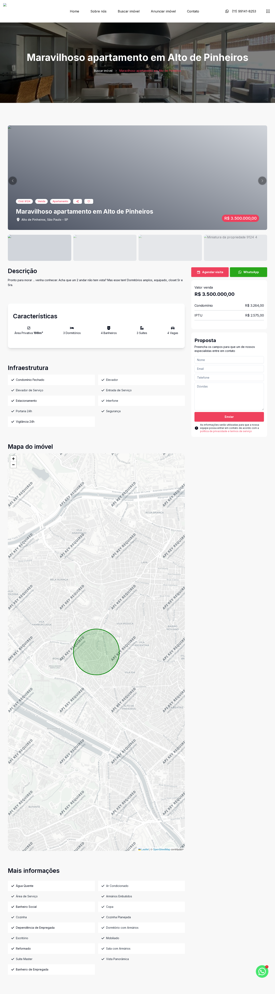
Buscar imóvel (129, 11)
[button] (13, 181)
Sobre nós (98, 11)
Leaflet (145, 849)
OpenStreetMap (161, 849)
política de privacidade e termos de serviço (226, 431)
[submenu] (268, 11)
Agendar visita (212, 272)
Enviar (229, 416)
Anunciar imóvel (163, 11)
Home (74, 11)
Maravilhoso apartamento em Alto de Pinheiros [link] (150, 70)
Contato (193, 11)
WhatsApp (251, 272)
